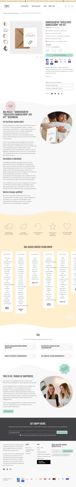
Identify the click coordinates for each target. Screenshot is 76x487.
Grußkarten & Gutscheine (13, 13)
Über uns (51, 6)
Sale (45, 6)
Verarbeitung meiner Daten (39, 435)
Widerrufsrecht (41, 452)
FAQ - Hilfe (40, 447)
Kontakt (28, 453)
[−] (53, 50)
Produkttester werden (30, 450)
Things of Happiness (7, 479)
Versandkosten (56, 46)
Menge (47, 50)
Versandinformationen (43, 454)
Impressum (40, 458)
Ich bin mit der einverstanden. (39, 435)
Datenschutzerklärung (43, 456)
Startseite (5, 13)
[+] (60, 50)
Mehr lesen (48, 76)
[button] (69, 6)
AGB (38, 450)
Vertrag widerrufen (41, 462)
